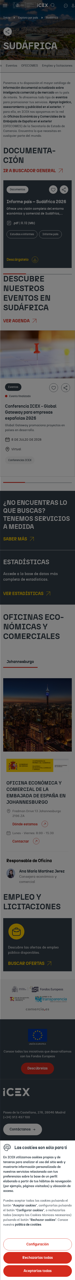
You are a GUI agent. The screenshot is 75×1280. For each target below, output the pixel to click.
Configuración (37, 1244)
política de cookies (28, 1224)
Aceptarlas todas (38, 1271)
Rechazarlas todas (37, 1258)
